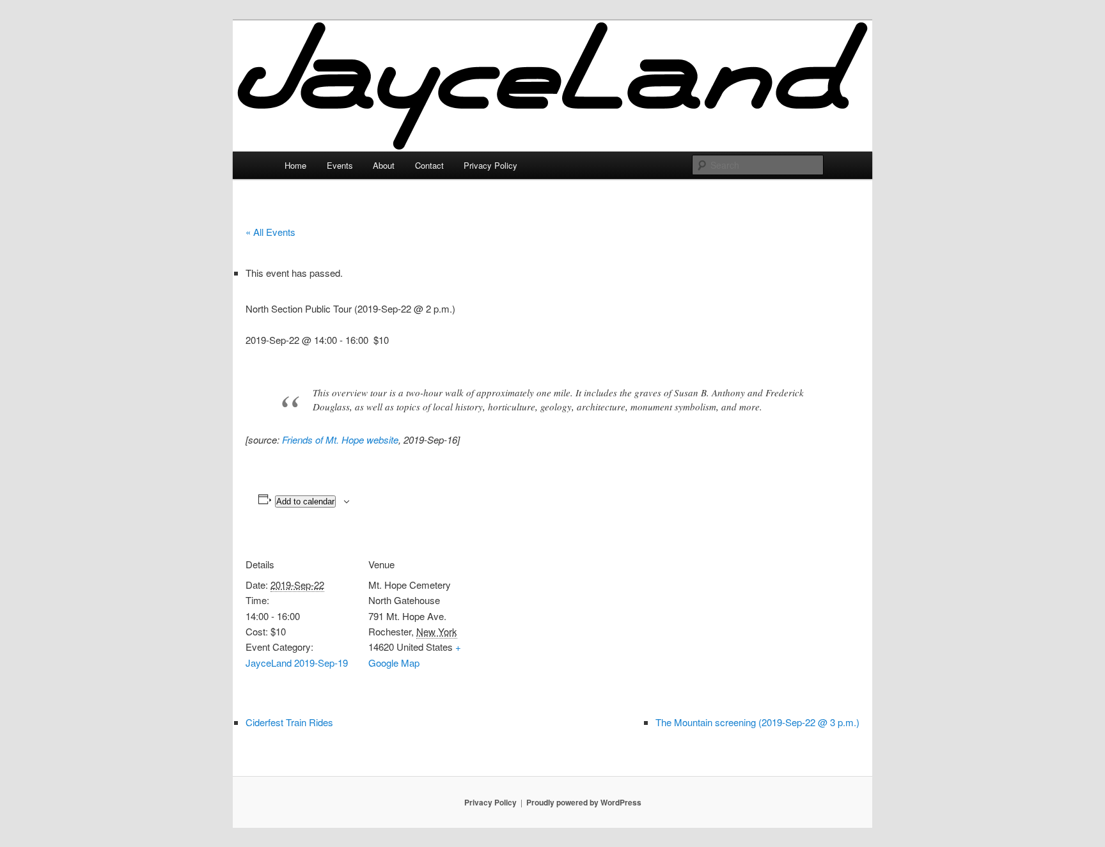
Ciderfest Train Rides (289, 722)
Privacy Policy (490, 165)
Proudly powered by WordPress (583, 802)
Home (295, 165)
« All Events (270, 231)
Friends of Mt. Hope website (340, 439)
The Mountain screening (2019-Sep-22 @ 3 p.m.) (757, 722)
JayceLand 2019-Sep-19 (297, 662)
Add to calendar (305, 501)
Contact (429, 165)
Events (340, 165)
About (384, 165)
